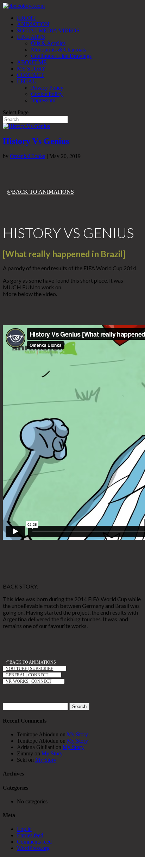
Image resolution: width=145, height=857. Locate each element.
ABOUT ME (32, 62)
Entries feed (30, 835)
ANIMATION (33, 24)
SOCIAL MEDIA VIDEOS (48, 31)
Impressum (43, 100)
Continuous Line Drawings (61, 56)
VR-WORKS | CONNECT (28, 681)
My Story (77, 734)
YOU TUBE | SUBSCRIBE (29, 668)
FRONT (26, 18)
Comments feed (34, 842)
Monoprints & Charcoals (58, 50)
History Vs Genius (36, 141)
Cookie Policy (47, 94)
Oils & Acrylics (48, 43)
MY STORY (31, 69)
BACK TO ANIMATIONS (43, 192)
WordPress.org (33, 848)
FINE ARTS (31, 37)
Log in (24, 829)
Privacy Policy (47, 88)
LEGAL (26, 81)
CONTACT (30, 75)
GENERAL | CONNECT (27, 674)
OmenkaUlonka (27, 156)
